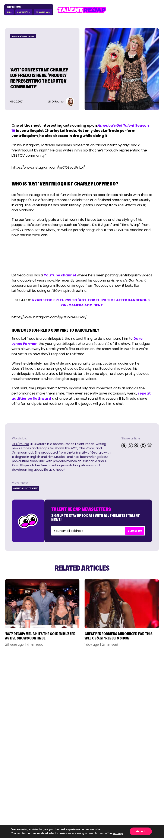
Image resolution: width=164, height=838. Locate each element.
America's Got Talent (24, 12)
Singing (12, 781)
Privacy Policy (145, 788)
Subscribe (135, 530)
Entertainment (19, 788)
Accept (140, 831)
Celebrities (15, 794)
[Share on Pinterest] (136, 445)
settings (118, 833)
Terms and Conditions (138, 794)
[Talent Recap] (81, 10)
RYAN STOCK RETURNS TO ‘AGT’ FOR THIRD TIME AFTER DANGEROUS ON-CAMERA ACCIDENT (91, 303)
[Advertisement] (82, 255)
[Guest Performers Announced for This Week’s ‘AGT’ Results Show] (122, 604)
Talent (11, 774)
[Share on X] (130, 445)
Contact (150, 781)
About (153, 774)
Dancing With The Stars (44, 12)
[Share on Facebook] (123, 445)
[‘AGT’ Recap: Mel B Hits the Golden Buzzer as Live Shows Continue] (42, 604)
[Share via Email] (149, 445)
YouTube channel (60, 275)
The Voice (10, 12)
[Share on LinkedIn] (143, 445)
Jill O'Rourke (20, 444)
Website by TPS (147, 805)
